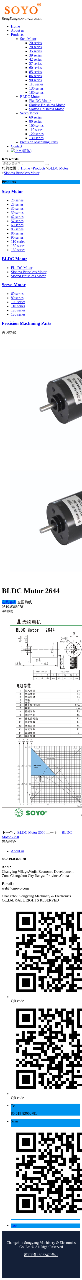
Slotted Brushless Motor (28, 276)
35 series (17, 208)
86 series (17, 233)
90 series (17, 237)
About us (17, 851)
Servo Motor (14, 284)
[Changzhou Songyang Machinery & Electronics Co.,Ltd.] (22, 14)
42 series (17, 217)
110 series (18, 241)
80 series (17, 298)
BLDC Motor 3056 (31, 832)
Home (25, 168)
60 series (17, 225)
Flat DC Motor (21, 268)
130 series (18, 246)
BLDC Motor (58, 168)
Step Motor (12, 191)
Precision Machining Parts (26, 323)
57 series (17, 221)
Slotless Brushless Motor (21, 173)
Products (39, 168)
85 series (17, 229)
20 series (17, 200)
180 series (18, 250)
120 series (18, 310)
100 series (18, 302)
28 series (17, 204)
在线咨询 (9, 602)
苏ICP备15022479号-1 (41, 1255)
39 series (17, 213)
